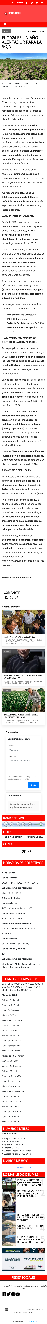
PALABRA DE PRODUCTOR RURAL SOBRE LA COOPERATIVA (23, 676)
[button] (12, 2)
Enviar (34, 785)
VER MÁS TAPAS (23, 1167)
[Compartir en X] (11, 597)
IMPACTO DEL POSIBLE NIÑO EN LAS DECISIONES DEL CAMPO (21, 716)
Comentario (12, 756)
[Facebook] (26, 2)
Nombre (11, 746)
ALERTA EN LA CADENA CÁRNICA (19, 637)
